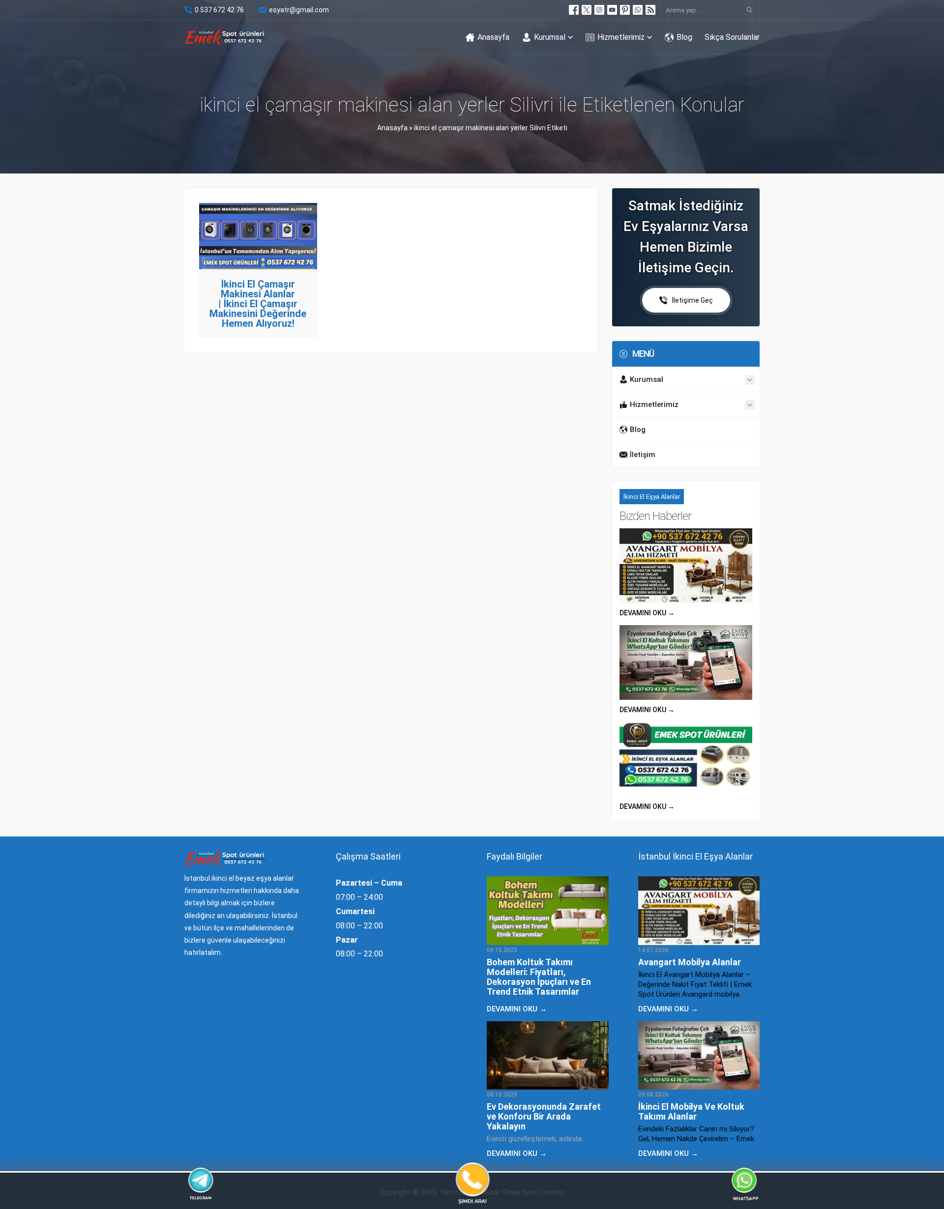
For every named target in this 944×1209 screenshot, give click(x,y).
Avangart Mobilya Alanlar (689, 962)
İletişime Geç (692, 300)
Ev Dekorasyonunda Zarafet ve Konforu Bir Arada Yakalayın (544, 1116)
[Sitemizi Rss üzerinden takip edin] (650, 10)
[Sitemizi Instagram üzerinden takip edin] (599, 10)
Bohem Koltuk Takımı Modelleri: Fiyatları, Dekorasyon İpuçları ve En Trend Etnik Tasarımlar (539, 977)
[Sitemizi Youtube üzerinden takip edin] (612, 10)
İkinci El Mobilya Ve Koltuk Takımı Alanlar (691, 1111)
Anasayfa (392, 128)
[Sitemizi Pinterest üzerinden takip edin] (625, 10)
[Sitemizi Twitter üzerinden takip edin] (586, 10)
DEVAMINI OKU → (647, 613)
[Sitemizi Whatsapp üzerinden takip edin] (638, 10)
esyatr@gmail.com (299, 10)
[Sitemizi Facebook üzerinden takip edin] (574, 10)
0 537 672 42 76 (219, 10)
